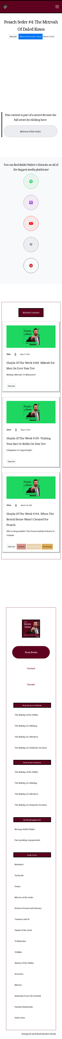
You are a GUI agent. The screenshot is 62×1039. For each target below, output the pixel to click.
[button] (57, 6)
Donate (31, 684)
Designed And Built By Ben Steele (39, 1034)
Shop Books (31, 652)
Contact (31, 668)
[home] (4, 6)
